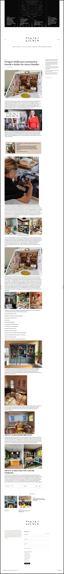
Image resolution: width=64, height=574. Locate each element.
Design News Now (27, 554)
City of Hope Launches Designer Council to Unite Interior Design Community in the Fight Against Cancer (52, 67)
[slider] (19, 129)
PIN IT (24, 147)
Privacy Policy (15, 570)
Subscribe (4, 570)
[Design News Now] (32, 39)
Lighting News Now (27, 555)
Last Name (25, 543)
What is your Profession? (27, 548)
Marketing (26, 559)
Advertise (8, 570)
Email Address (26, 534)
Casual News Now (27, 558)
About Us (11, 570)
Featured (8, 16)
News (5, 59)
